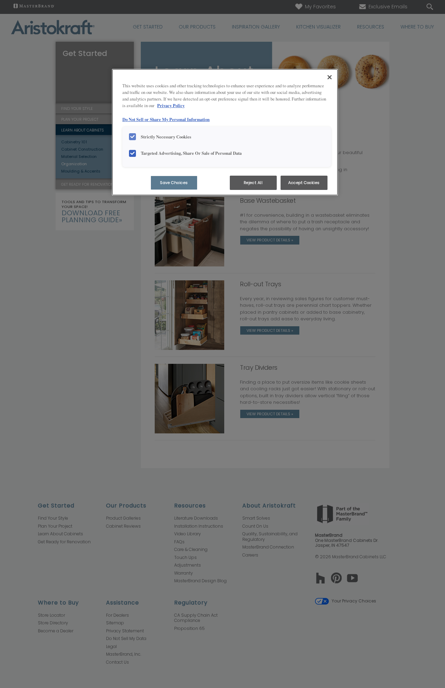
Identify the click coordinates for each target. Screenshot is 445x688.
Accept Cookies (304, 182)
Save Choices (174, 182)
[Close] (329, 77)
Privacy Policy (171, 105)
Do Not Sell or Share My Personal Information (166, 119)
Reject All (253, 182)
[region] (225, 132)
